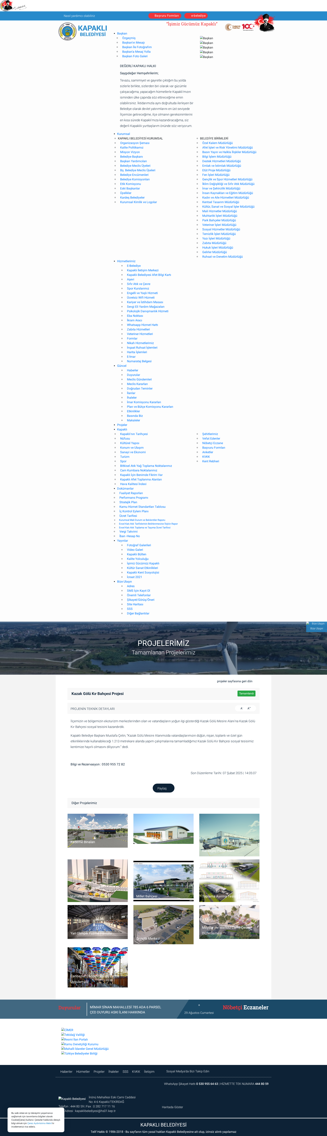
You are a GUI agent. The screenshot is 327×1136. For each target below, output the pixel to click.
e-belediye (198, 15)
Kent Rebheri (210, 461)
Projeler (122, 425)
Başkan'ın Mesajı (133, 42)
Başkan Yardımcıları (133, 161)
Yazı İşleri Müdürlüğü (216, 238)
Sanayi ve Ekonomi (133, 452)
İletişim (149, 1071)
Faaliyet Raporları (131, 493)
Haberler (132, 370)
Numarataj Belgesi (139, 361)
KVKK (206, 456)
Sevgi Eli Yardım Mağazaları (145, 306)
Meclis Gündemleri (139, 379)
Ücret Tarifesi (128, 516)
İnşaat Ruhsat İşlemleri (142, 347)
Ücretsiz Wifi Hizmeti (141, 297)
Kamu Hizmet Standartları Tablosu (142, 507)
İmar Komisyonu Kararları (144, 402)
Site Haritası (135, 604)
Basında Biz (135, 416)
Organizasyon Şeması (134, 143)
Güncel (121, 366)
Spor (123, 461)
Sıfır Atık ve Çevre (138, 284)
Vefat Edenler (211, 438)
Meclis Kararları (137, 384)
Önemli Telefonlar (139, 595)
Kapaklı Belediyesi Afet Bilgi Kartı (149, 275)
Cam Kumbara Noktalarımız (138, 470)
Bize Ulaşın (124, 581)
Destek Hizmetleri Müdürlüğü (221, 161)
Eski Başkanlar (130, 188)
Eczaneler (243, 1009)
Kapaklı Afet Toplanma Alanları (141, 479)
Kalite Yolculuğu (138, 559)
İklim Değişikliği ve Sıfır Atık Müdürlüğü (228, 184)
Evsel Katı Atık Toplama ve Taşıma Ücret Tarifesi (145, 527)
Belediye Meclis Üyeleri (135, 165)
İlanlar (131, 393)
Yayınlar (122, 540)
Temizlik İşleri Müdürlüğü (219, 234)
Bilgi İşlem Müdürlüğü (216, 156)
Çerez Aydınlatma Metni (39, 1123)
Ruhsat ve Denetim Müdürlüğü (222, 256)
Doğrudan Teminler (140, 388)
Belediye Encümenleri (134, 175)
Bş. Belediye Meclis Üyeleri (137, 170)
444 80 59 (262, 1084)
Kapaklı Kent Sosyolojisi (143, 572)
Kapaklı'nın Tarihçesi (134, 434)
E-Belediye (134, 266)
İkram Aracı (134, 320)
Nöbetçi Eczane (212, 443)
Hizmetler (83, 1071)
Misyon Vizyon (130, 152)
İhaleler (132, 397)
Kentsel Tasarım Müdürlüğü (220, 202)
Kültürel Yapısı (129, 443)
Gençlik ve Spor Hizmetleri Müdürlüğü (227, 179)
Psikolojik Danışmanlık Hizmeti (147, 311)
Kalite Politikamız (131, 147)
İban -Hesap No (129, 536)
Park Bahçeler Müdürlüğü (219, 220)
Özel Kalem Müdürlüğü (217, 143)
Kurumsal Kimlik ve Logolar (138, 202)
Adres (131, 586)
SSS (130, 609)
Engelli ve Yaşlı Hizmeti (142, 293)
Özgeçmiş (128, 38)
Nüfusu (125, 438)
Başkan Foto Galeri (135, 56)
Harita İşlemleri (137, 352)
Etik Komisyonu (130, 184)
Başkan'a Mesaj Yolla (136, 51)
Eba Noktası (135, 316)
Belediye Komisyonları (135, 179)
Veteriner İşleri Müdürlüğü (219, 225)
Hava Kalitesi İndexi (133, 484)
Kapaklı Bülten (136, 554)
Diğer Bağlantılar (138, 613)
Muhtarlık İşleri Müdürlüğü (219, 215)
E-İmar (131, 356)
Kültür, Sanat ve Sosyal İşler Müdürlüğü (228, 206)
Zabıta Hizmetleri (138, 329)
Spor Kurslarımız (138, 288)
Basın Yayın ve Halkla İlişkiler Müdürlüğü (229, 152)
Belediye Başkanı (131, 156)
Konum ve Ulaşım (132, 447)
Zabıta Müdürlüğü (214, 243)
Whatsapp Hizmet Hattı (142, 325)
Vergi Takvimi (128, 531)
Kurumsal (123, 134)
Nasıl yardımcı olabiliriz (79, 16)
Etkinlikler (133, 411)
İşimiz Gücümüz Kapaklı (143, 563)
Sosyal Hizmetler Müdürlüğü (221, 229)
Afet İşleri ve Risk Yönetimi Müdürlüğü (227, 147)
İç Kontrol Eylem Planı (134, 511)
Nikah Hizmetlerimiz (140, 343)
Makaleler (133, 420)
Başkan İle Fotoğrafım (137, 47)
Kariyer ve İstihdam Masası (145, 302)
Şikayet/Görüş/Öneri (140, 600)
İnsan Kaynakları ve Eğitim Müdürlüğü (227, 193)
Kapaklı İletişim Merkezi (143, 270)
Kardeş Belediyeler (132, 197)
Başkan (122, 33)
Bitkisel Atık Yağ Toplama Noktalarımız (146, 466)
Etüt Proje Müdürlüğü (216, 170)
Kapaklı (122, 429)
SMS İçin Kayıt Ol (138, 590)
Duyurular (133, 375)
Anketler (207, 452)
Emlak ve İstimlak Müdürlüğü (221, 165)
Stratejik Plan (128, 502)
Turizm (124, 456)
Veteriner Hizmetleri (140, 334)
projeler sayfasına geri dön (235, 681)
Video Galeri (135, 550)
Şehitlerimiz (210, 434)
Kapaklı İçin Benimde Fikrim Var (141, 475)
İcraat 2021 (134, 577)
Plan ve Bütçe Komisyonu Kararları (150, 406)
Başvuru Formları (167, 15)
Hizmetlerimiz (126, 261)
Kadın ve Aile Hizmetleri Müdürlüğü (225, 197)
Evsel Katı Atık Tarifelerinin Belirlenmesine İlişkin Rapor (148, 523)
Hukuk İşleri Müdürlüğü (217, 247)
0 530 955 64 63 (207, 1084)
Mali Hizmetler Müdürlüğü (219, 211)
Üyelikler (125, 193)
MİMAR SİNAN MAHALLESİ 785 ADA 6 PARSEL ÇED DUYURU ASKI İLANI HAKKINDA (125, 1009)
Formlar (132, 338)
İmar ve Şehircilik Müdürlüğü (221, 188)
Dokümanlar (125, 488)
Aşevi (130, 279)
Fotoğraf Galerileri (139, 545)
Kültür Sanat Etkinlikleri (142, 568)
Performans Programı (133, 497)
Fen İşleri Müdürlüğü (216, 175)
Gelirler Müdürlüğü (214, 252)
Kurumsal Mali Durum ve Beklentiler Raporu (142, 520)
